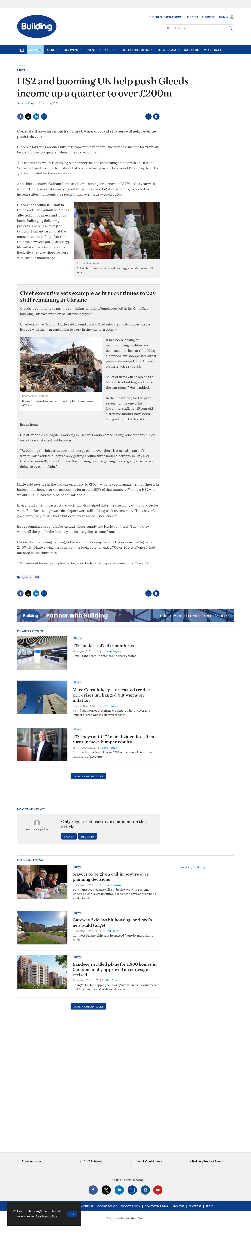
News (21, 69)
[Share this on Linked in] (36, 116)
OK (72, 1214)
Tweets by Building (192, 867)
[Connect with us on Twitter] (106, 1190)
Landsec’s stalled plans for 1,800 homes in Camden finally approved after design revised (115, 969)
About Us (178, 1206)
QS (37, 577)
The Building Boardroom (165, 17)
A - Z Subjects (93, 1161)
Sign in (110, 109)
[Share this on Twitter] (28, 116)
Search (230, 28)
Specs (210, 1206)
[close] (159, 109)
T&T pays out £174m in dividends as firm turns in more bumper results (113, 739)
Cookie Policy (107, 1206)
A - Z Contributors (150, 1161)
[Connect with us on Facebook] (93, 1190)
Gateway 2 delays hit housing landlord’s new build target (112, 922)
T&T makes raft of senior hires (103, 645)
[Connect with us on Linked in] (119, 1190)
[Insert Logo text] (37, 37)
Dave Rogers (29, 103)
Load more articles (88, 776)
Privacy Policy (130, 1206)
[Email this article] (44, 116)
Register (192, 17)
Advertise (195, 1206)
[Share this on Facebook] (20, 116)
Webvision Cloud (135, 1218)
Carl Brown (112, 931)
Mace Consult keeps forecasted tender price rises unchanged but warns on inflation (111, 695)
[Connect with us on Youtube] (158, 1190)
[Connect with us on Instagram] (145, 1190)
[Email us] (132, 1190)
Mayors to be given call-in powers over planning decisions (111, 876)
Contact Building (156, 1206)
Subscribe (208, 17)
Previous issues (32, 1161)
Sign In (223, 17)
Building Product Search (208, 1161)
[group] (213, 49)
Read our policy (46, 1216)
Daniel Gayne (113, 885)
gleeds (26, 577)
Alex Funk (111, 980)
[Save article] (156, 116)
